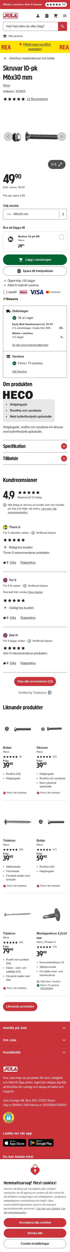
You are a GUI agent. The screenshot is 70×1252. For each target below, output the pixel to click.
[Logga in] (37, 15)
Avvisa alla (35, 1233)
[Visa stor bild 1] (35, 136)
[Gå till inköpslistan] (46, 15)
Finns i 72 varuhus (49, 987)
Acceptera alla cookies (35, 1222)
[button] (8, 1117)
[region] (35, 1205)
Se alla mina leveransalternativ (30, 344)
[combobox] (35, 26)
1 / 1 (53, 164)
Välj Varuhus (19, 371)
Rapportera (28, 562)
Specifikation (14, 446)
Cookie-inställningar (35, 1243)
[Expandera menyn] (64, 15)
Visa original (35, 592)
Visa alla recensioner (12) (35, 681)
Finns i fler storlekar (17, 793)
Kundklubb (12, 1052)
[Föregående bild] (8, 136)
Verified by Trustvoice (32, 692)
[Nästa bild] (61, 136)
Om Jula (9, 1040)
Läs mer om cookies (48, 1208)
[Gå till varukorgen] (55, 15)
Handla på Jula (15, 1028)
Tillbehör (10, 458)
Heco (6, 85)
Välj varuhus (15, 35)
